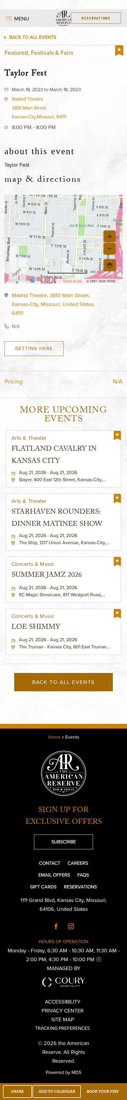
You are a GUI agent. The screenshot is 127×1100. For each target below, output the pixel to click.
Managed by (63, 968)
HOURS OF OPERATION (63, 941)
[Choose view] (109, 265)
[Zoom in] (109, 236)
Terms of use (72, 281)
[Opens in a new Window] (56, 926)
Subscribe (55, 840)
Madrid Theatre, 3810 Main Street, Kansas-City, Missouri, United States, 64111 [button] (53, 304)
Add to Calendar (57, 1092)
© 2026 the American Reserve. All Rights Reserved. (63, 1052)
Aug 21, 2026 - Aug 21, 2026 (48, 472)
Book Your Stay (103, 1092)
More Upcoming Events (63, 416)
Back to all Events (32, 37)
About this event (39, 151)
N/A (16, 326)
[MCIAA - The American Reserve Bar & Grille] (63, 773)
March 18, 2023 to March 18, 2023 (46, 89)
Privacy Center (63, 1010)
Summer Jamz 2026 (47, 576)
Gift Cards (43, 886)
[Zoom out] (109, 249)
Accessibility (62, 1002)
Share (17, 1092)
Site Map (62, 1019)
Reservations (80, 886)
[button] (39, 108)
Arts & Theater (29, 438)
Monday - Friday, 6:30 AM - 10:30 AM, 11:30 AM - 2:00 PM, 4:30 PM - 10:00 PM (63, 955)
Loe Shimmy (36, 628)
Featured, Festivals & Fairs (38, 52)
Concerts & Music (33, 564)
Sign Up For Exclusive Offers (63, 817)
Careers (78, 863)
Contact (49, 863)
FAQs (83, 875)
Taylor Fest (25, 73)
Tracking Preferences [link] (21, 4)
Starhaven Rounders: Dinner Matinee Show (57, 519)
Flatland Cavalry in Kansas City (54, 456)
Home (54, 737)
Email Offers (54, 875)
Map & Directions (42, 180)
